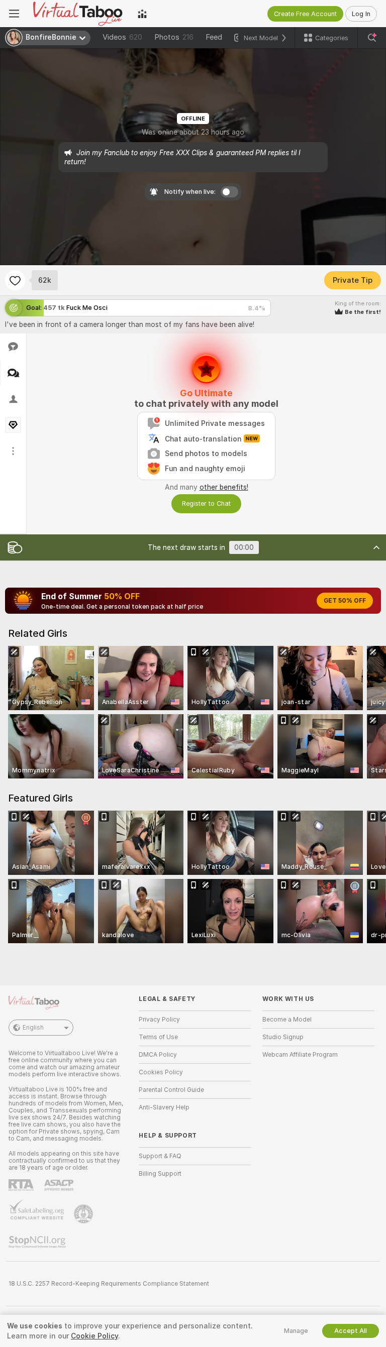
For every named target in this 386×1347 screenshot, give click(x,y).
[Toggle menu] (14, 13)
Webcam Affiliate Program (300, 1054)
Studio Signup (283, 1037)
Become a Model (287, 1019)
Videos (122, 37)
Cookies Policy (161, 1072)
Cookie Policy (94, 1336)
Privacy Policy (159, 1019)
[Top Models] (142, 13)
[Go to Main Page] (78, 13)
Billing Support (160, 1173)
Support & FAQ (160, 1156)
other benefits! (224, 487)
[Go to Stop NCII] (38, 1242)
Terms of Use (158, 1037)
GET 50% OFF (345, 600)
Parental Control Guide (171, 1089)
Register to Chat (206, 503)
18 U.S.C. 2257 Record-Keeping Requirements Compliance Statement (109, 1283)
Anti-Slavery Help (164, 1107)
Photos (174, 37)
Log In (361, 14)
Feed (214, 37)
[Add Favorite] (15, 280)
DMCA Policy (158, 1054)
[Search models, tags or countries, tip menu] (372, 37)
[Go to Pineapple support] (84, 1213)
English (33, 1027)
